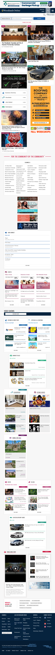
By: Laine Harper (23, 501)
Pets (28, 183)
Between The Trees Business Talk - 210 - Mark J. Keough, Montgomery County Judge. (13, 68)
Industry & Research (20, 190)
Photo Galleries (31, 185)
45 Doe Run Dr (9, 454)
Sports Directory (42, 177)
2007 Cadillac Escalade (19, 416)
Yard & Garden (42, 189)
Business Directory (10, 93)
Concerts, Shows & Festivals (8, 151)
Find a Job (7, 235)
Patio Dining (30, 179)
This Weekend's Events (41, 274)
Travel (40, 181)
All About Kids (8, 165)
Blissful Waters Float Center (9, 239)
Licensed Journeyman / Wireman (11, 245)
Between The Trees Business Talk (9, 70)
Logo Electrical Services (9, 247)
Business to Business (9, 179)
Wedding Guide (42, 187)
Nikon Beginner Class (9, 301)
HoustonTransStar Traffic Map (36, 603)
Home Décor (19, 183)
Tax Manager (7, 259)
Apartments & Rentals (10, 167)
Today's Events (8, 274)
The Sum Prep (7, 260)
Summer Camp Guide (43, 179)
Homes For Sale (19, 186)
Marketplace (8, 107)
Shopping (25, 622)
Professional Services (32, 189)
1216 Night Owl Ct (20, 461)
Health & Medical (20, 181)
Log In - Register (37, 620)
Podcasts (29, 187)
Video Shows (9, 310)
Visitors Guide (42, 185)
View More (27, 265)
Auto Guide (30, 66)
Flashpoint (23, 296)
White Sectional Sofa (10, 408)
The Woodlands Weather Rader (32, 605)
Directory (4, 618)
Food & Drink (19, 175)
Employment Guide (20, 169)
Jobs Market (8, 102)
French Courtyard (41, 367)
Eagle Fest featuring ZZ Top (44, 426)
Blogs (3, 111)
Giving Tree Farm (18, 628)
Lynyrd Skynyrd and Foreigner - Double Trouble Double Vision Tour (13, 148)
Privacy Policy (36, 625)
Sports (40, 175)
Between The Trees (9, 175)
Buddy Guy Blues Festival (41, 296)
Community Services (9, 185)
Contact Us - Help (37, 617)
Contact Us (30, 650)
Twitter (48, 620)
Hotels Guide (19, 188)
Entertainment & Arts (21, 171)
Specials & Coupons (43, 173)
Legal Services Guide (32, 167)
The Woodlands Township (8, 46)
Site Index (8, 650)
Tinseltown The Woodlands (25, 600)
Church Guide (8, 181)
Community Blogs (32, 484)
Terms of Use (36, 623)
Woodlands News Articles (11, 484)
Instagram (49, 626)
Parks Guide (30, 177)
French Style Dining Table (33, 61)
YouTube (49, 623)
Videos (3, 52)
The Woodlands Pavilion (24, 603)
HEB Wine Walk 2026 (44, 415)
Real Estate (4, 629)
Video (9, 629)
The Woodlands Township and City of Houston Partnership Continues (12, 43)
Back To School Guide (10, 171)
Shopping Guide (42, 171)
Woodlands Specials (33, 322)
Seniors (40, 169)
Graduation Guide (20, 179)
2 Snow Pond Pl (19, 470)
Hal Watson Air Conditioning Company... (11, 251)
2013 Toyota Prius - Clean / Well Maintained (20, 426)
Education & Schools (9, 189)
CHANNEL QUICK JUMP (26, 22)
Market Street (22, 605)
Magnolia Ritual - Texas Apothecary (38, 375)
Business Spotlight (9, 322)
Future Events (41, 392)
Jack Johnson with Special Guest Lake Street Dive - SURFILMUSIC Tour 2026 (27, 301)
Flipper (6, 238)
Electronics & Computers (19, 166)
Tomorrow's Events (25, 274)
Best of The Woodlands (10, 173)
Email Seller (23, 412)
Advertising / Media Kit (38, 631)
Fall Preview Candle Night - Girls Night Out (11, 291)
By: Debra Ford (23, 509)
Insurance (18, 192)
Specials (4, 626)
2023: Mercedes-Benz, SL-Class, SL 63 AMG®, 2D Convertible (38, 81)
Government (19, 177)
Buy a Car (12, 520)
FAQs (34, 628)
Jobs (9, 621)
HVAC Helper (7, 242)
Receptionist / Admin (9, 254)
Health (9, 626)
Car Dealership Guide (19, 517)
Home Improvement (20, 184)
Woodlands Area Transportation (25, 607)
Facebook (49, 617)
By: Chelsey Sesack (22, 493)
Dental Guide (8, 187)
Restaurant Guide (42, 167)
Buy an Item (12, 358)
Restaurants (17, 632)
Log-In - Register (31, 169)
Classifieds (8, 97)
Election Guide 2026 (9, 191)
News (3, 26)
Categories (42, 360)
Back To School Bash (40, 291)
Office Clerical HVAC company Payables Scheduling (15, 250)
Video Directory (42, 183)
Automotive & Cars (9, 169)
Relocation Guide (43, 165)
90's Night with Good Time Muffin (27, 291)
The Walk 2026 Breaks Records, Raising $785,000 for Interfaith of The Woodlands (39, 41)
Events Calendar (5, 133)
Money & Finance (31, 173)
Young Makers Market (40, 301)
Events (10, 272)
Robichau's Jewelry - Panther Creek (38, 382)
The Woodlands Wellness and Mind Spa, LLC (11, 130)
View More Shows (16, 314)
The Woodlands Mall (35, 600)
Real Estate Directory (32, 191)
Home (3, 650)
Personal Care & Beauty (33, 181)
